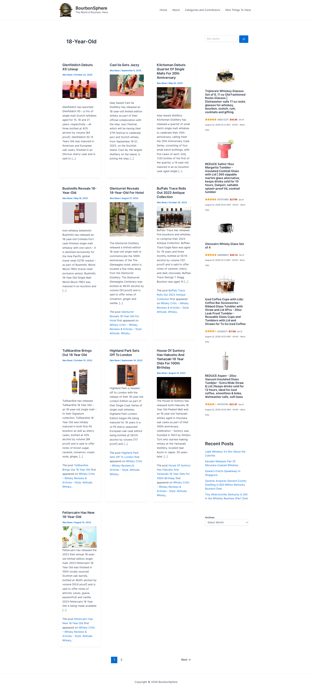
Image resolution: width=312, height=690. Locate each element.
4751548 (223, 199)
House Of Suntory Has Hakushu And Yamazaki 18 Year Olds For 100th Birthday (171, 359)
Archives (209, 517)
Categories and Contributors (202, 10)
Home (163, 10)
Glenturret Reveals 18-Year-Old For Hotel (124, 316)
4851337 (223, 119)
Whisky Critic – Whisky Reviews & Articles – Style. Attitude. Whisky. (126, 329)
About (176, 10)
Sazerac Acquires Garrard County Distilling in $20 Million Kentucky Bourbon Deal (226, 484)
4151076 (223, 404)
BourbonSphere (91, 8)
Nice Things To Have (238, 10)
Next (186, 659)
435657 (222, 331)
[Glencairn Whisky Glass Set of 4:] (225, 229)
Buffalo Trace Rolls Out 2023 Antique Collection (171, 192)
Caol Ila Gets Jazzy (124, 65)
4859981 (223, 255)
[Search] (243, 39)
